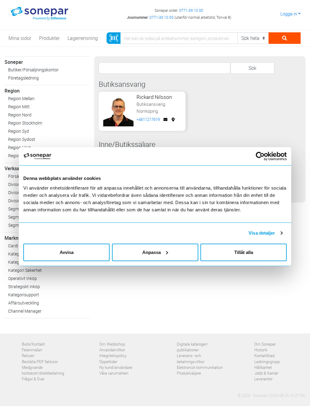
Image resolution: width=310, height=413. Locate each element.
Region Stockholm (25, 123)
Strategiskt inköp (24, 286)
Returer (28, 355)
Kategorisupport (23, 295)
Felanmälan (32, 350)
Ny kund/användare (115, 367)
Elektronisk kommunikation (200, 367)
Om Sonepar (265, 344)
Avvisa (67, 252)
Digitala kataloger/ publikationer (192, 347)
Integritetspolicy (113, 355)
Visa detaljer (262, 233)
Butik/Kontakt (33, 344)
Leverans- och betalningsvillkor (190, 358)
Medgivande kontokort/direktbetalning (43, 370)
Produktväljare (189, 373)
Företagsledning (23, 78)
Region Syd (18, 131)
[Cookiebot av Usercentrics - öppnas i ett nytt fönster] (263, 156)
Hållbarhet (263, 367)
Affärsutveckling (23, 303)
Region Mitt (19, 106)
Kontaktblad (264, 355)
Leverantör (263, 379)
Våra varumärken (113, 373)
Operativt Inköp (22, 278)
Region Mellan (21, 98)
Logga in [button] (288, 14)
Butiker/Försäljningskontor (33, 70)
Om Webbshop (112, 344)
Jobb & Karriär (266, 373)
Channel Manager (24, 311)
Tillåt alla (243, 252)
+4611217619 (148, 119)
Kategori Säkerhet (25, 270)
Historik (260, 350)
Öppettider (108, 361)
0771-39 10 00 (191, 10)
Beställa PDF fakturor (40, 361)
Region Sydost (21, 139)
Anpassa (151, 252)
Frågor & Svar (33, 379)
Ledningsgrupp (267, 361)
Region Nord (19, 115)
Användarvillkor (112, 350)
